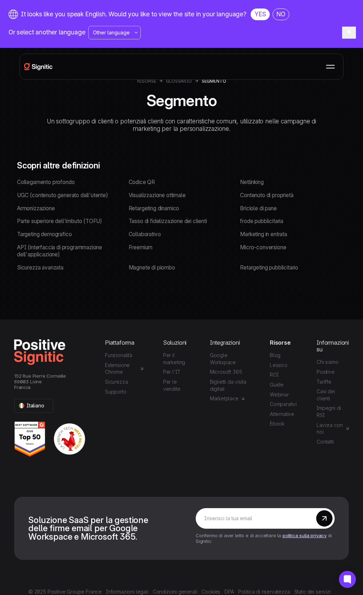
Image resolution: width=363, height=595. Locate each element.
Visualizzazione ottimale (157, 195)
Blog (275, 355)
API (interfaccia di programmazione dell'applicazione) (59, 251)
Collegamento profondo (45, 182)
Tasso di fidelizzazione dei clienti (168, 221)
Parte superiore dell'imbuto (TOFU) (59, 221)
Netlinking (251, 182)
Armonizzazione (36, 208)
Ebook (277, 424)
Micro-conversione (263, 247)
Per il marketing (174, 358)
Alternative (282, 414)
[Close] (349, 33)
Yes (260, 14)
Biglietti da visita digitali (228, 385)
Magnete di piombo (152, 267)
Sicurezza (116, 382)
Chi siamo (327, 362)
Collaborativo (145, 234)
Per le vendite (171, 385)
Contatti (325, 442)
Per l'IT (171, 372)
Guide (277, 385)
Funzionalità (118, 355)
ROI (274, 375)
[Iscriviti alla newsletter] (324, 518)
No (281, 14)
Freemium (141, 247)
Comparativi (283, 404)
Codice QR (142, 182)
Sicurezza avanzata (40, 267)
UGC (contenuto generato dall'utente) (62, 195)
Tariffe (324, 382)
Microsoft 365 (226, 372)
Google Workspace (223, 358)
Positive (326, 372)
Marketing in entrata (263, 234)
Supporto (116, 392)
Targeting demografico (44, 234)
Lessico (278, 365)
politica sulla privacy (304, 535)
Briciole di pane (258, 208)
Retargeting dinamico (154, 208)
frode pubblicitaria (261, 221)
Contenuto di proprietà (266, 195)
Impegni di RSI (329, 411)
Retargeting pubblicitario (269, 267)
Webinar (279, 394)
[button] (330, 66)
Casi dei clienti (326, 394)
